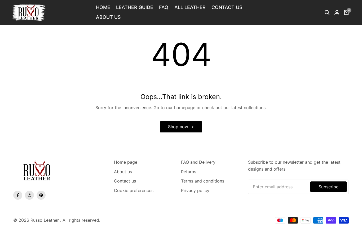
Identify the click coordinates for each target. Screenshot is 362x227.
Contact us (125, 181)
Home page (125, 162)
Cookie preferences (133, 190)
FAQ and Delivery (198, 162)
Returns (188, 171)
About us (123, 171)
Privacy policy (195, 190)
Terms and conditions (202, 181)
